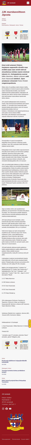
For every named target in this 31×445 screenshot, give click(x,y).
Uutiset (17, 25)
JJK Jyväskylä (11, 3)
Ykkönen (21, 25)
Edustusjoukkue (5, 25)
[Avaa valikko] (28, 3)
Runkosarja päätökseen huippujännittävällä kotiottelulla (14, 361)
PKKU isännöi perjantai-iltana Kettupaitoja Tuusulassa (14, 381)
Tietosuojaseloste (6, 439)
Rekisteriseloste (16, 439)
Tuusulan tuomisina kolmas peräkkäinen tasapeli (13, 371)
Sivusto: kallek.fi (25, 439)
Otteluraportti (12, 25)
